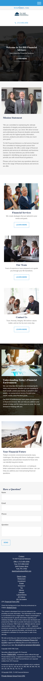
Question (5, 525)
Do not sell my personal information (27, 645)
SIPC (14, 654)
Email (4, 503)
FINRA (9, 654)
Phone (4, 514)
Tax (21, 588)
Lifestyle (21, 592)
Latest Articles (21, 595)
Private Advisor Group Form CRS (13, 676)
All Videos (21, 597)
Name (4, 492)
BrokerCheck (11, 608)
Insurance (21, 586)
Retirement (21, 579)
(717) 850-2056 (22, 23)
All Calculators (21, 599)
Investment (21, 581)
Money (21, 590)
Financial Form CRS (12, 602)
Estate (21, 583)
